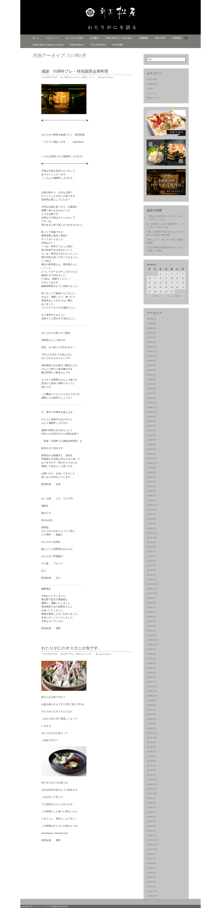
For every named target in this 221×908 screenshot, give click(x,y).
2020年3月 (151, 626)
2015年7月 (151, 858)
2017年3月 (151, 770)
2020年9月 (151, 598)
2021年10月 (152, 537)
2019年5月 (151, 663)
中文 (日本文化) (98, 44)
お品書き (94, 37)
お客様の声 (152, 84)
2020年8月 (151, 602)
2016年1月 (151, 835)
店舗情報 (143, 37)
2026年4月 (151, 332)
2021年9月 (151, 542)
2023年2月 (151, 495)
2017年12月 (152, 733)
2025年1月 (151, 398)
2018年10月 (152, 695)
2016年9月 (151, 798)
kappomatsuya (106, 77)
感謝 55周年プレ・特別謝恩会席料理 (74, 71)
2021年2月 (151, 574)
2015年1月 (151, 886)
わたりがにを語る (40, 906)
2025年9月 (151, 360)
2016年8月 (151, 802)
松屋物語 (176, 37)
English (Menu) (77, 44)
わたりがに (75, 77)
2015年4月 (151, 872)
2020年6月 (151, 612)
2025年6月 (151, 374)
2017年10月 (152, 737)
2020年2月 (151, 630)
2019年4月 (151, 667)
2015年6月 (151, 863)
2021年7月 (151, 551)
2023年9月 (151, 467)
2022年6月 (151, 519)
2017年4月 (151, 765)
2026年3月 (151, 337)
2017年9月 (151, 742)
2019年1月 (151, 681)
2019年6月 (151, 658)
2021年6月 (151, 556)
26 (183, 287)
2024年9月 (151, 416)
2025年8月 (151, 365)
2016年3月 (151, 826)
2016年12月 (152, 784)
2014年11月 (152, 891)
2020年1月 (151, 635)
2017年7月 (151, 751)
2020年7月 (151, 607)
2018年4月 (151, 723)
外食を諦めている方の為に (119, 37)
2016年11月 (152, 788)
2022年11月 (152, 505)
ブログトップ (52, 37)
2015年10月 (152, 849)
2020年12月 (152, 584)
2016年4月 (151, 821)
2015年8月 (151, 854)
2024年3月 (151, 444)
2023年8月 (151, 472)
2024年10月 (152, 412)
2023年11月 (152, 463)
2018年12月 (152, 686)
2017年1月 (151, 779)
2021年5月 (151, 560)
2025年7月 (151, 370)
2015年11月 (152, 844)
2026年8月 (151, 318)
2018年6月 (151, 714)
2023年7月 (151, 477)
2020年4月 (151, 621)
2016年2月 (151, 830)
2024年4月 (151, 439)
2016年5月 (151, 816)
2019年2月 (151, 677)
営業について (88, 77)
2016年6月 (151, 812)
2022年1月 (151, 528)
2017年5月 (151, 761)
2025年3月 (151, 388)
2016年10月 (152, 793)
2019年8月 (151, 654)
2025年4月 (151, 384)
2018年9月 (151, 700)
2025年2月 (151, 393)
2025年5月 (151, 379)
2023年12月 (152, 458)
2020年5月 (151, 616)
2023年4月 (151, 486)
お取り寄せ (160, 37)
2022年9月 (151, 509)
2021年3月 (151, 570)
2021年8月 (151, 546)
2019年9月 (151, 649)
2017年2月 (151, 775)
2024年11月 (152, 407)
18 (177, 282)
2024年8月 (151, 421)
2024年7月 (151, 426)
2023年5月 (151, 481)
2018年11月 (152, 691)
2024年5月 (151, 435)
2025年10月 (152, 356)
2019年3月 (151, 672)
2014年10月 (152, 895)
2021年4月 (151, 565)
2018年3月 (151, 728)
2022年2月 (151, 523)
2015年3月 (151, 877)
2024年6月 (151, 430)
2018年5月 (151, 719)
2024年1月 (151, 453)
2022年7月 (151, 514)
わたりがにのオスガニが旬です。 (71, 648)
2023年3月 (151, 491)
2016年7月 (151, 807)
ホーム (35, 37)
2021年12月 (152, 533)
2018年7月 (151, 709)
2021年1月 (151, 579)
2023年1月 (151, 500)
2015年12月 (152, 840)
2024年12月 (152, 402)
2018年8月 (151, 705)
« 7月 (155, 296)
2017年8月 (151, 747)
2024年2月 (151, 449)
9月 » (177, 296)
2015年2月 (151, 882)
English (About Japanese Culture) (48, 44)
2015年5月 (151, 868)
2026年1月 (151, 346)
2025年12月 (152, 351)
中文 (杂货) (117, 44)
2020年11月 (152, 588)
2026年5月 (151, 328)
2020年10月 (152, 593)
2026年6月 (151, 323)
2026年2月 (151, 342)
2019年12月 (152, 640)
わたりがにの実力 (75, 37)
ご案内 (66, 77)
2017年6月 (151, 756)
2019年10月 (152, 644)
